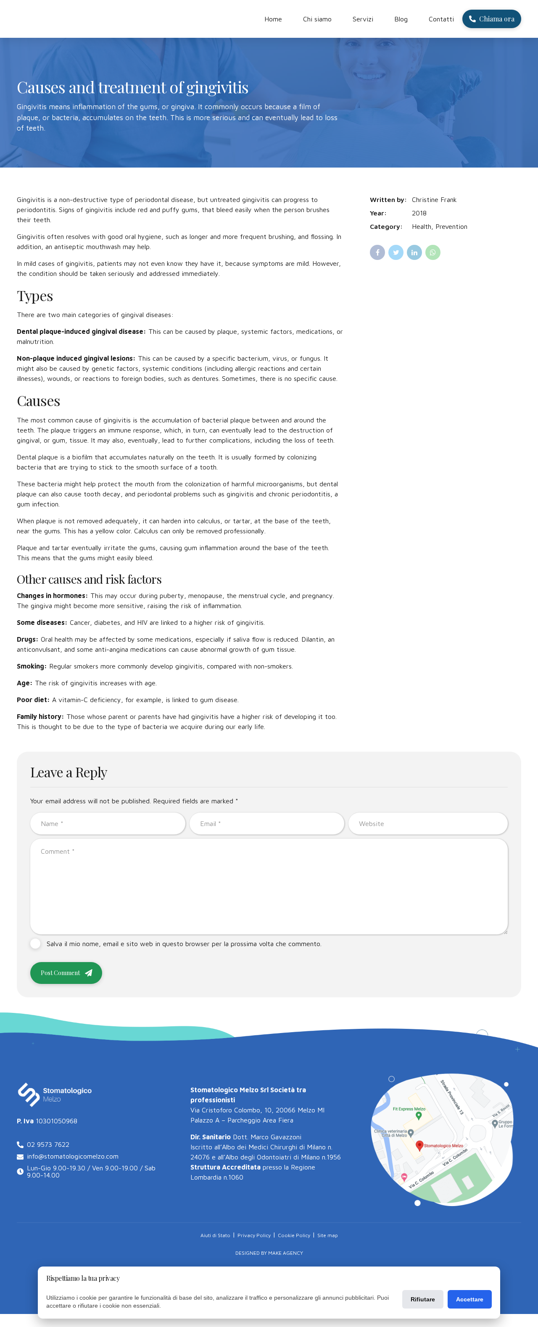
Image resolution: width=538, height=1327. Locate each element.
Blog (401, 19)
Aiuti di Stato (215, 1235)
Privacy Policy (254, 1235)
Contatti (441, 19)
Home (273, 19)
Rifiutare (423, 1299)
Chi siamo (317, 19)
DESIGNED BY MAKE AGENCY (269, 1253)
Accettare (469, 1299)
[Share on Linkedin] (414, 252)
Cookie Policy (294, 1235)
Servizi (363, 19)
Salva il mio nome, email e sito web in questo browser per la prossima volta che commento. (184, 943)
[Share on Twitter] (396, 252)
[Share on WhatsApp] (432, 252)
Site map (327, 1235)
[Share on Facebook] (377, 252)
